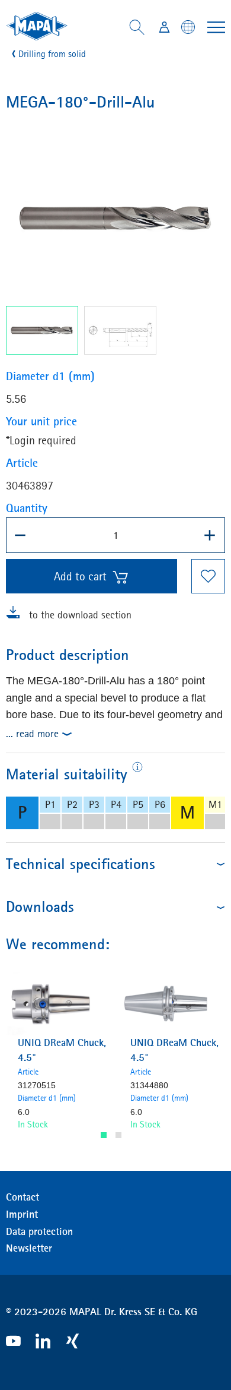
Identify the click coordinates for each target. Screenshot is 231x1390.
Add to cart (80, 576)
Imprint (22, 1214)
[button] (104, 1135)
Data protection (39, 1231)
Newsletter (29, 1248)
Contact (22, 1196)
